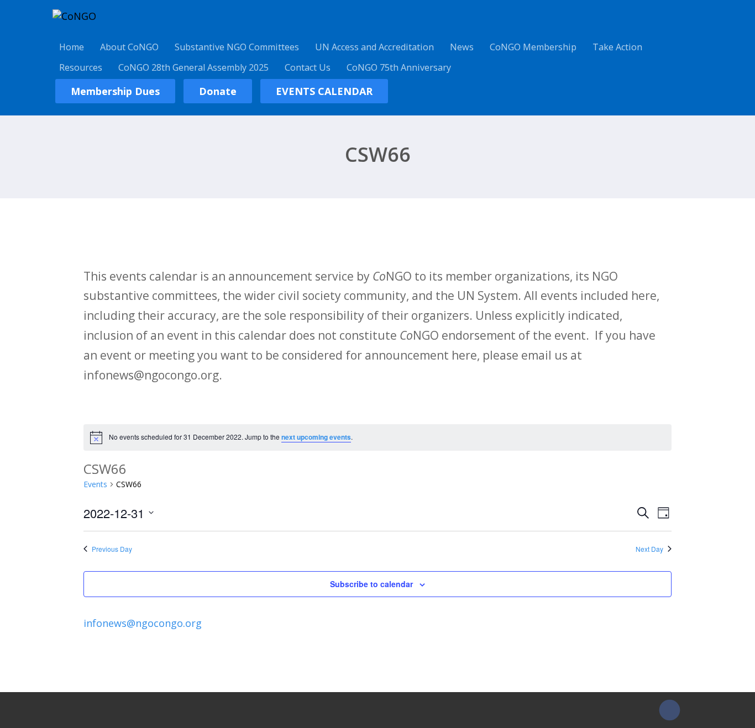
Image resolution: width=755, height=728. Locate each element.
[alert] (377, 437)
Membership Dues (115, 91)
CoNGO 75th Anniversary (399, 67)
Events (95, 484)
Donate (218, 91)
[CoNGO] (74, 16)
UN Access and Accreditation (374, 47)
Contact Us (308, 67)
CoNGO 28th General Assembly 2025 (193, 67)
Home (71, 47)
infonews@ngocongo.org (142, 623)
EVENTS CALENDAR (324, 91)
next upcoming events (316, 437)
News (462, 47)
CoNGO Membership (533, 47)
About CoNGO (129, 47)
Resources (80, 67)
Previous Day (112, 549)
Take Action (617, 47)
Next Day (649, 549)
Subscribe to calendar (371, 583)
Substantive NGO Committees (237, 47)
